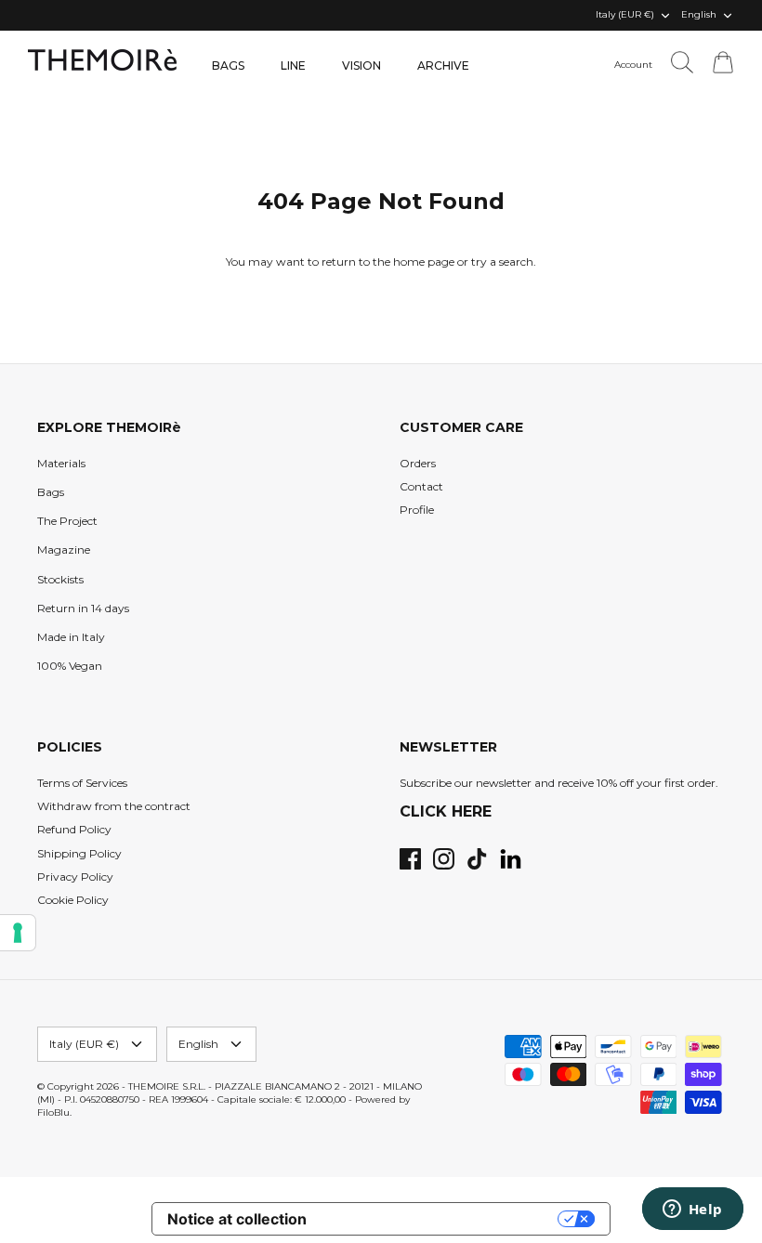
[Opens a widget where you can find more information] (692, 1210)
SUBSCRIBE (200, 781)
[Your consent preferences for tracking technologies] (17, 932)
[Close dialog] (719, 448)
